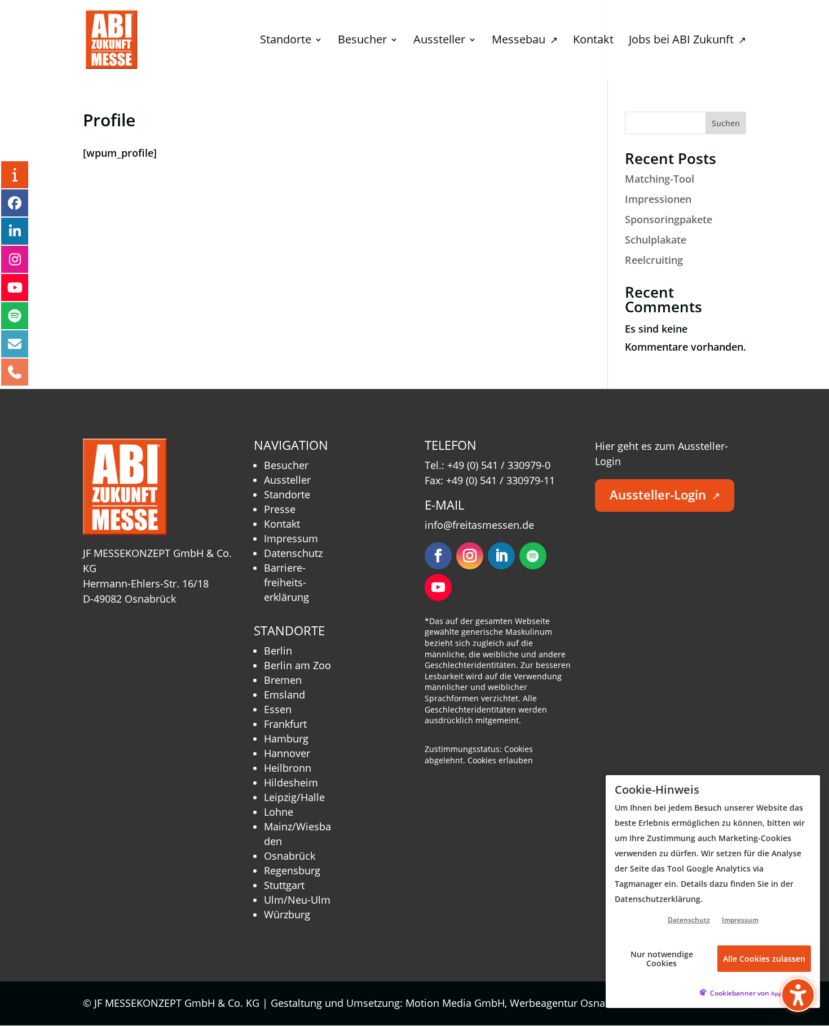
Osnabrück (289, 856)
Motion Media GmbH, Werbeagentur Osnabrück (524, 1003)
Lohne (278, 812)
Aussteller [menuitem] (439, 41)
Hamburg (286, 738)
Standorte (287, 494)
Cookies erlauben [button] (500, 760)
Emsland (284, 694)
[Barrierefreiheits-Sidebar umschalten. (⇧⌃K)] (798, 995)
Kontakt (282, 523)
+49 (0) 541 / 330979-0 (498, 465)
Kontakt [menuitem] (593, 41)
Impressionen (658, 199)
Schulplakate (655, 239)
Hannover (287, 753)
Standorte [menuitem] (285, 41)
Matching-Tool (659, 178)
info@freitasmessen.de (479, 525)
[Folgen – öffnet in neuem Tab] (438, 555)
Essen (278, 709)
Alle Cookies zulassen (764, 958)
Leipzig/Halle (294, 797)
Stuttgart (284, 885)
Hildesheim (291, 782)
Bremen (283, 680)
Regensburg (292, 870)
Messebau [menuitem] (525, 41)
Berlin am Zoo (297, 665)
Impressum (291, 538)
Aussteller (287, 480)
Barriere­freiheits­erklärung (286, 582)
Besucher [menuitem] (362, 41)
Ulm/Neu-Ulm (297, 899)
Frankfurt (285, 724)
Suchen (726, 123)
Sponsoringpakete (668, 219)
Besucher (286, 465)
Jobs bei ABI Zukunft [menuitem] (687, 41)
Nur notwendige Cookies (661, 958)
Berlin (278, 650)
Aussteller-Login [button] (665, 495)
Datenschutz (293, 553)
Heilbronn (287, 768)
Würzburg (287, 914)
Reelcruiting (654, 260)
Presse (280, 509)
